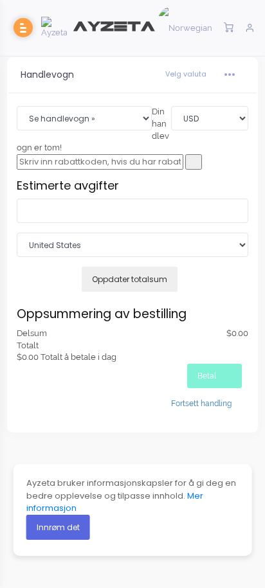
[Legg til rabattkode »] (193, 162)
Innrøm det (58, 527)
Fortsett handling (201, 403)
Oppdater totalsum (129, 279)
